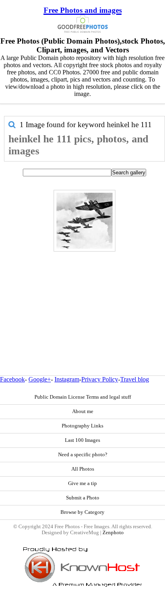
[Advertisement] (82, 296)
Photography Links (82, 426)
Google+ (39, 379)
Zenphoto (113, 532)
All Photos (82, 469)
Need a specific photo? (82, 454)
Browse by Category (82, 512)
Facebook (12, 379)
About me (82, 411)
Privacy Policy (99, 379)
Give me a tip (82, 483)
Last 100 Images (82, 440)
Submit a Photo (82, 498)
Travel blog (134, 379)
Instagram (66, 379)
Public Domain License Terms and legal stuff (82, 397)
